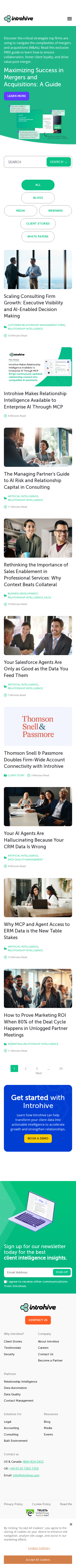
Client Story (16, 775)
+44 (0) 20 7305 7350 (24, 1468)
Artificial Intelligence (23, 496)
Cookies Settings (39, 1548)
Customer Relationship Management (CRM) (36, 325)
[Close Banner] (71, 1524)
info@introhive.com (26, 1475)
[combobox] (25, 162)
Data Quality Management (25, 859)
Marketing (15, 1044)
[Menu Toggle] (69, 18)
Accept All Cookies (38, 1560)
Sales (47, 597)
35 (62, 1067)
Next (39, 1073)
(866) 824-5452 (33, 1461)
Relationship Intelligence (25, 328)
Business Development (23, 593)
